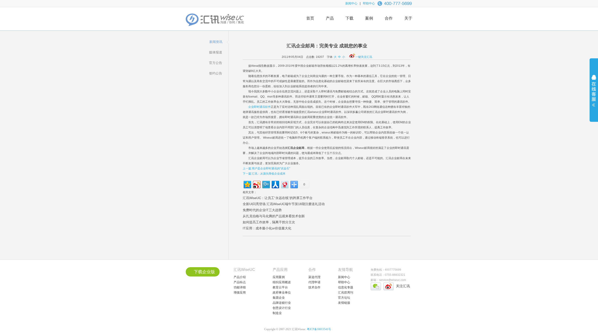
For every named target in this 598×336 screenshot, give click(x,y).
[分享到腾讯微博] (265, 184)
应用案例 (279, 277)
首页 (310, 18)
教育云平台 (280, 287)
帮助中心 (369, 3)
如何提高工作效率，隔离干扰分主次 (269, 222)
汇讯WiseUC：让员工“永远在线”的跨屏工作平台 (278, 198)
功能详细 (240, 287)
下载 (349, 18)
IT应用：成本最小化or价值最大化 (267, 228)
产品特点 (240, 282)
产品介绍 (240, 277)
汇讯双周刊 (345, 292)
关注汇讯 (403, 286)
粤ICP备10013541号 (319, 329)
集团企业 (279, 297)
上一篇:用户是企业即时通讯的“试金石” (266, 168)
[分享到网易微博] (284, 184)
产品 (330, 18)
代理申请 (314, 282)
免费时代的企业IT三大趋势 (262, 210)
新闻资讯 (215, 42)
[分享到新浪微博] (256, 184)
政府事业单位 (282, 292)
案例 (369, 18)
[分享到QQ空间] (247, 184)
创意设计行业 (282, 308)
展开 (594, 94)
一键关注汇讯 (363, 57)
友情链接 (344, 302)
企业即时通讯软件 (259, 106)
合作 (389, 18)
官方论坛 (344, 297)
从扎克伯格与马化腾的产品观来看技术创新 (274, 216)
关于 (408, 18)
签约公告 (215, 73)
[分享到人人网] (275, 184)
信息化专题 (345, 287)
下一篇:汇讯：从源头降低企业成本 (264, 173)
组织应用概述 (282, 282)
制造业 (277, 313)
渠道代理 (314, 277)
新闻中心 (351, 3)
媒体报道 (215, 52)
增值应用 (240, 292)
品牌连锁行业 (282, 302)
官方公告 (215, 63)
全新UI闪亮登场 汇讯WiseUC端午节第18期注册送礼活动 (284, 204)
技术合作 (314, 287)
